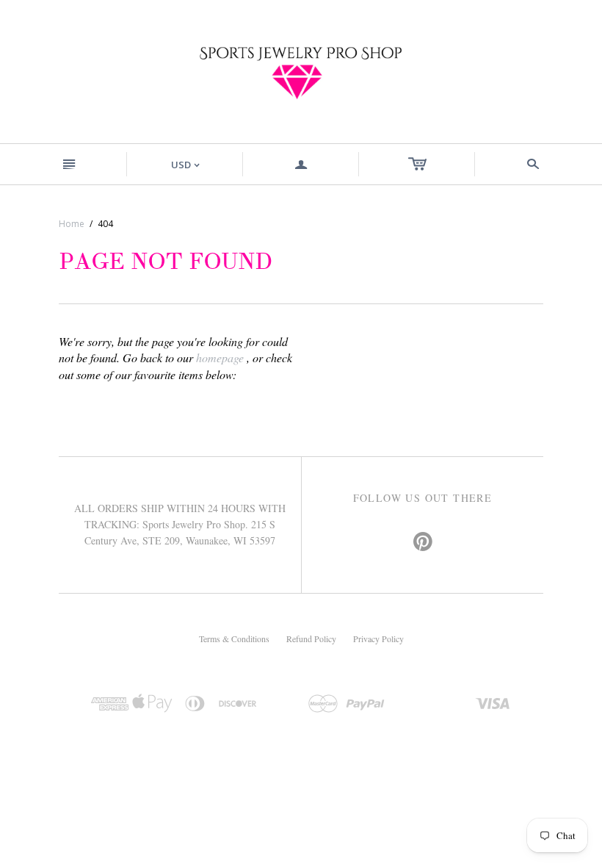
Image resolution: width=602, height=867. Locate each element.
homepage (220, 357)
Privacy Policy (378, 638)
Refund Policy (311, 638)
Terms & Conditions (234, 638)
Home (71, 223)
